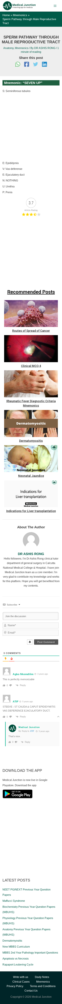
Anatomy (8, 48)
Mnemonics (21, 48)
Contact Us (31, 990)
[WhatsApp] (17, 64)
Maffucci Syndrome (13, 900)
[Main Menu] (55, 5)
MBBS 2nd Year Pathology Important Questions (30, 952)
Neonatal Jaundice (31, 476)
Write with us (20, 977)
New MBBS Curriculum (16, 946)
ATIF (32, 731)
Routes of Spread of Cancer (31, 330)
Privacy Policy (15, 986)
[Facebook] (26, 64)
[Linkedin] (44, 64)
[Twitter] (35, 64)
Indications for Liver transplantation (31, 511)
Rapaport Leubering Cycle (17, 964)
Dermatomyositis (31, 440)
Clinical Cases (21, 981)
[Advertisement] (31, 127)
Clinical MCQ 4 (31, 366)
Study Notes (42, 977)
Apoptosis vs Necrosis (15, 958)
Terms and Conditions (43, 986)
